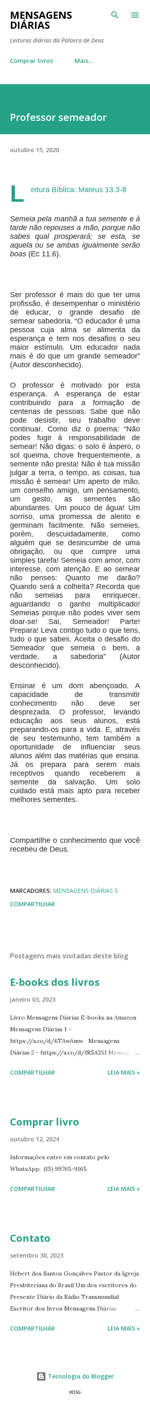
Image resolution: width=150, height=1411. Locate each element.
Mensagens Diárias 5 (85, 891)
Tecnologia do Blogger (80, 1376)
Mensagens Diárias (41, 20)
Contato (30, 1238)
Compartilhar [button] (32, 904)
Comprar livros (31, 61)
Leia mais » (124, 1072)
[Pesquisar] (115, 15)
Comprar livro (44, 1121)
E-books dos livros (55, 982)
